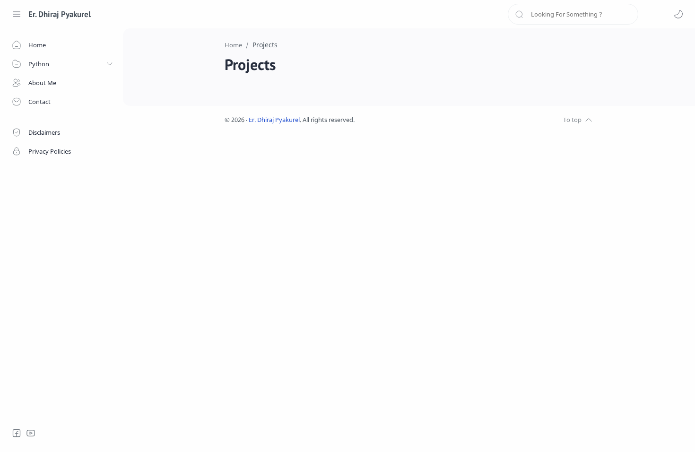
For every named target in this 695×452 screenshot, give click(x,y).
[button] (678, 14)
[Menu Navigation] (16, 14)
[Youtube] (30, 433)
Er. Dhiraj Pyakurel (59, 14)
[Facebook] (16, 433)
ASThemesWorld (424, 120)
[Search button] (519, 14)
